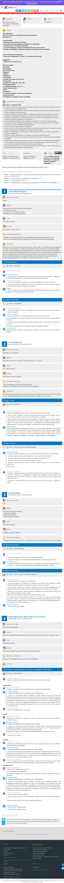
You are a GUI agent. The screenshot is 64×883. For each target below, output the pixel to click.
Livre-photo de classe (38, 855)
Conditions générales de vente (12, 874)
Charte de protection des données (13, 871)
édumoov (6, 855)
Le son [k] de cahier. (15, 178)
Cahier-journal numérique (40, 851)
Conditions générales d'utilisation (13, 869)
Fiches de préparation (39, 853)
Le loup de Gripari (15, 180)
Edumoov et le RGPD (9, 872)
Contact (6, 851)
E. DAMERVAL (47, 22)
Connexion (35, 867)
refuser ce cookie (39, 881)
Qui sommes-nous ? (9, 853)
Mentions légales (8, 867)
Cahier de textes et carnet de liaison (43, 848)
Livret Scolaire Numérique (40, 849)
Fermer (61, 1)
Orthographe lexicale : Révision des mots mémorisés (25, 182)
